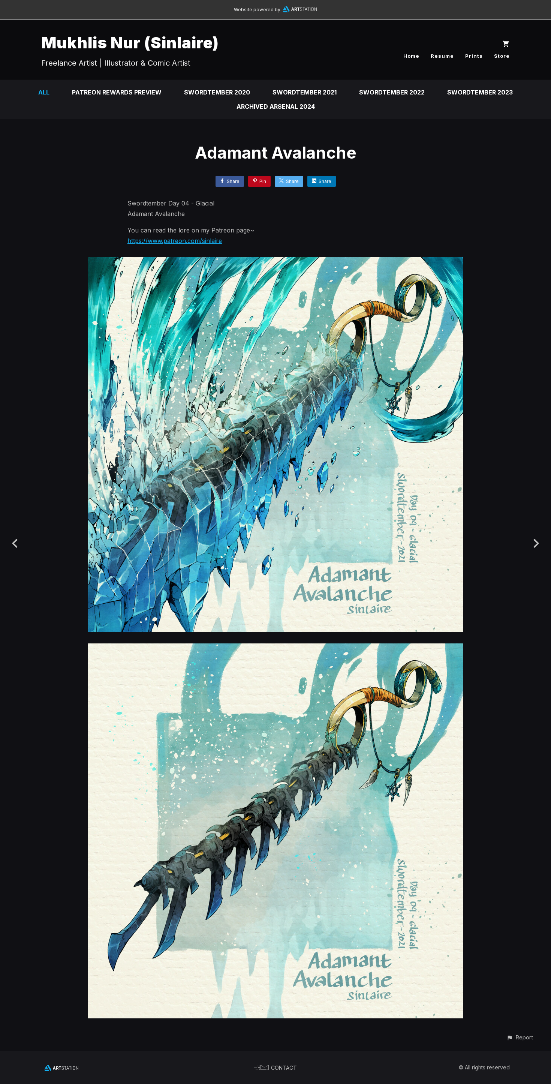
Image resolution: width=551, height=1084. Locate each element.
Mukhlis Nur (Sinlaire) (130, 42)
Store (502, 56)
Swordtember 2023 (480, 92)
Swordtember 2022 (392, 92)
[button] (519, 1037)
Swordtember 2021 (305, 92)
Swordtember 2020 (217, 92)
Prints (474, 56)
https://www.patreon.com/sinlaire (174, 240)
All (43, 92)
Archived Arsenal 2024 (276, 106)
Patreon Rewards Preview (117, 92)
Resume (442, 56)
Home (411, 56)
